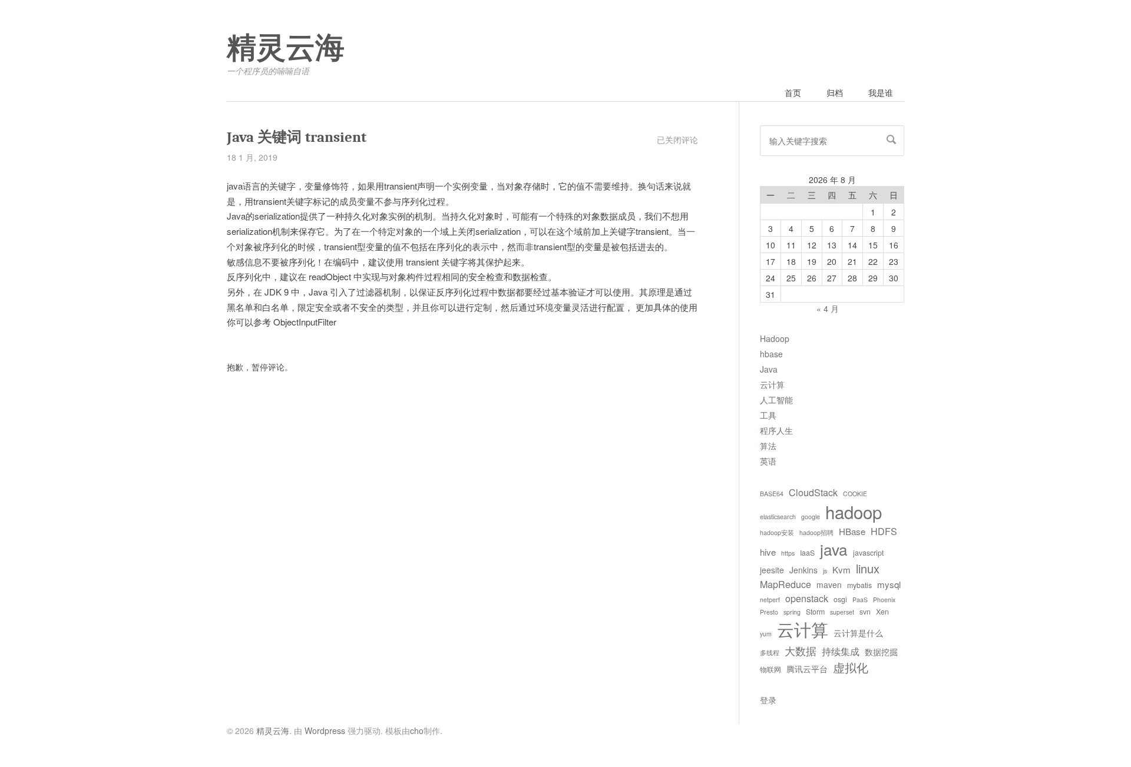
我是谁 (880, 92)
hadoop (853, 511)
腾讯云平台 (807, 669)
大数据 (800, 650)
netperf (770, 599)
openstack (806, 598)
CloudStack (813, 492)
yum (766, 633)
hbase (771, 354)
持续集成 (840, 651)
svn (865, 611)
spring (792, 611)
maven (829, 584)
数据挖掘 (881, 652)
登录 (768, 700)
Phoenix (884, 599)
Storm (815, 611)
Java (769, 369)
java (834, 549)
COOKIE (855, 493)
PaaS (860, 599)
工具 (768, 415)
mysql (889, 584)
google (810, 516)
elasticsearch (778, 516)
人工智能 (776, 400)
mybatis (859, 585)
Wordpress (325, 730)
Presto (769, 611)
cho (417, 730)
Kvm (841, 569)
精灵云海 (286, 48)
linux (867, 568)
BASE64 (771, 493)
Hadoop (774, 338)
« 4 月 (827, 308)
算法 (768, 445)
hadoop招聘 (816, 532)
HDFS (884, 531)
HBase (852, 531)
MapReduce (785, 584)
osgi (840, 599)
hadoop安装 (777, 532)
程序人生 (776, 430)
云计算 (772, 384)
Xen (882, 611)
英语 (768, 461)
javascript (868, 552)
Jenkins (803, 570)
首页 (793, 92)
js (825, 570)
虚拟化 (850, 667)
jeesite (772, 570)
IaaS (807, 552)
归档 (834, 92)
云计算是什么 (858, 633)
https (788, 553)
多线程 (769, 652)
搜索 (891, 139)
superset (842, 611)
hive (768, 552)
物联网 (770, 669)
